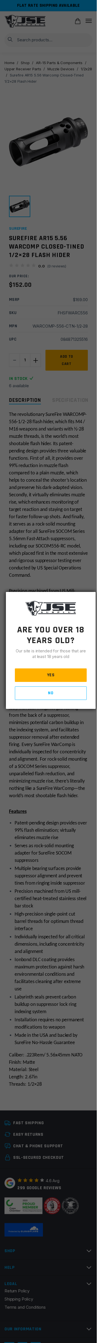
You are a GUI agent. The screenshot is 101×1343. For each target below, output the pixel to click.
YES (51, 675)
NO (50, 693)
